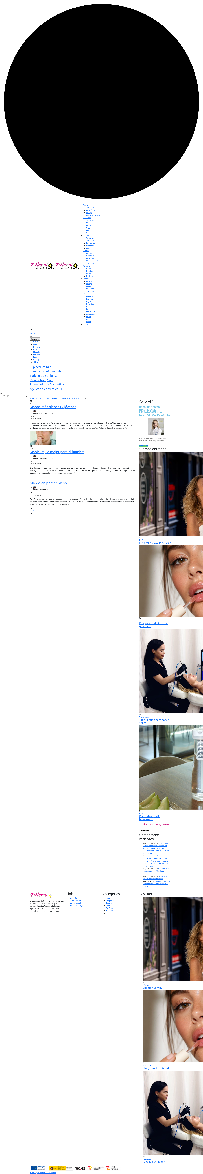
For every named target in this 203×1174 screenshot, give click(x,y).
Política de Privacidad (47, 1173)
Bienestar (90, 296)
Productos (90, 243)
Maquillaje (87, 218)
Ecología (89, 299)
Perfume (86, 266)
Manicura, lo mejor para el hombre (57, 452)
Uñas (88, 233)
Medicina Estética (93, 215)
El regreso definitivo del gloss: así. (153, 624)
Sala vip (33, 333)
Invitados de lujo (76, 905)
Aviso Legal (34, 1173)
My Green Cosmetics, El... (47, 389)
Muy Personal (91, 314)
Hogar (88, 268)
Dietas (88, 306)
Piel (87, 223)
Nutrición (90, 304)
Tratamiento (91, 207)
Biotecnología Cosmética (47, 384)
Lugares (89, 301)
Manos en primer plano (48, 483)
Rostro (85, 205)
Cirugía (89, 213)
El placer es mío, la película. (155, 543)
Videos (36, 362)
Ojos (88, 228)
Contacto (86, 324)
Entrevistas (90, 311)
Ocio (88, 319)
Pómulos (89, 230)
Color (88, 248)
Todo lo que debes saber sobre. (154, 721)
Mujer (88, 273)
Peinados (90, 245)
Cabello (86, 235)
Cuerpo (86, 251)
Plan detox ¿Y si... (41, 380)
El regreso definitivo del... (47, 371)
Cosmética (90, 210)
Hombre (89, 271)
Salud (88, 317)
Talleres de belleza (77, 900)
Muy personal (75, 903)
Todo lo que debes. (154, 1161)
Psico (88, 309)
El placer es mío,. (153, 987)
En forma (90, 258)
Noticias (89, 276)
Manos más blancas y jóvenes (53, 407)
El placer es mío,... (42, 367)
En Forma (90, 289)
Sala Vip (36, 359)
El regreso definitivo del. (157, 1068)
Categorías (35, 339)
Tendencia (90, 220)
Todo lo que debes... (44, 376)
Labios (88, 225)
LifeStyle (86, 294)
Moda (88, 322)
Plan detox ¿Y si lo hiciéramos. (149, 817)
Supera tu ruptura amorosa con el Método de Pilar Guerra (158, 871)
